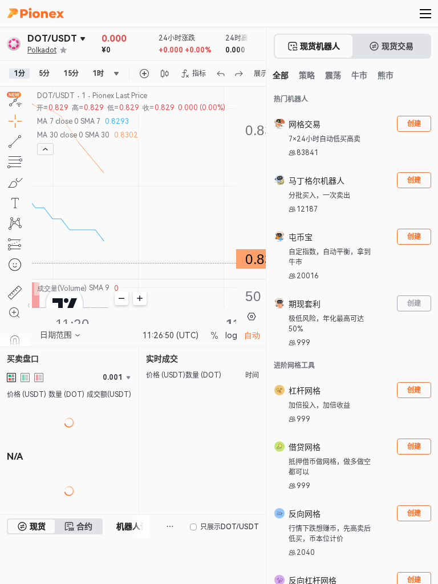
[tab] (31, 526)
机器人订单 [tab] (136, 526)
